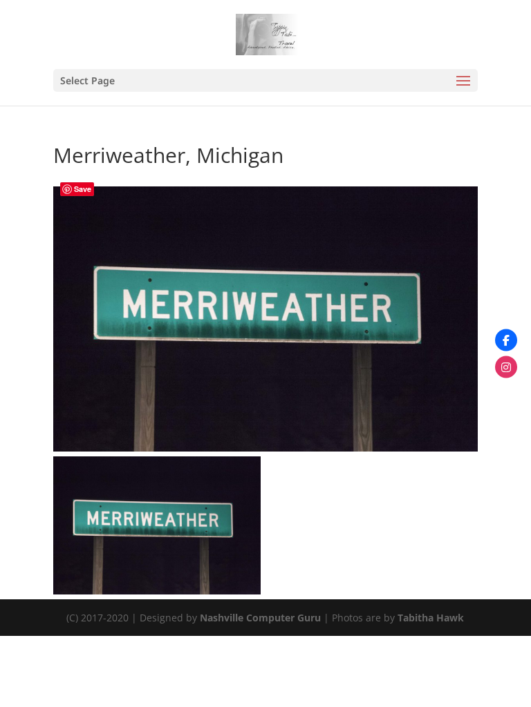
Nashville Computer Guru (262, 617)
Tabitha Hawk (431, 617)
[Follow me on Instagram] (506, 367)
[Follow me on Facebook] (506, 340)
